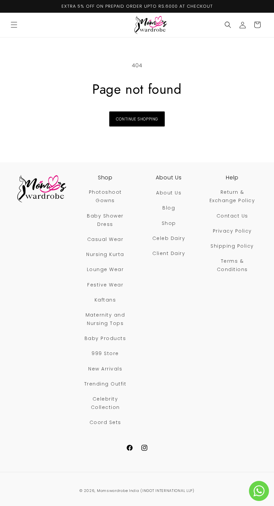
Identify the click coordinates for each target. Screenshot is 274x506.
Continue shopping (137, 119)
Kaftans (105, 300)
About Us (168, 192)
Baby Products (105, 338)
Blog (168, 207)
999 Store (105, 353)
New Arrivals (105, 368)
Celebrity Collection (105, 403)
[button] (14, 24)
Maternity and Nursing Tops (105, 319)
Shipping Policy (232, 246)
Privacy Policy (232, 231)
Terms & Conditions (232, 265)
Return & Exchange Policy (232, 196)
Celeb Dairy (168, 238)
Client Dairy (168, 253)
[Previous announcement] (13, 6)
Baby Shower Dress (105, 220)
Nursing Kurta (105, 254)
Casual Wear (105, 239)
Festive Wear (105, 284)
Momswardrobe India (118, 490)
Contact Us (232, 216)
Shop (169, 223)
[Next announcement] (261, 6)
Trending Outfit (105, 384)
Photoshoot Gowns (105, 196)
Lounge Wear (105, 269)
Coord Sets (105, 422)
